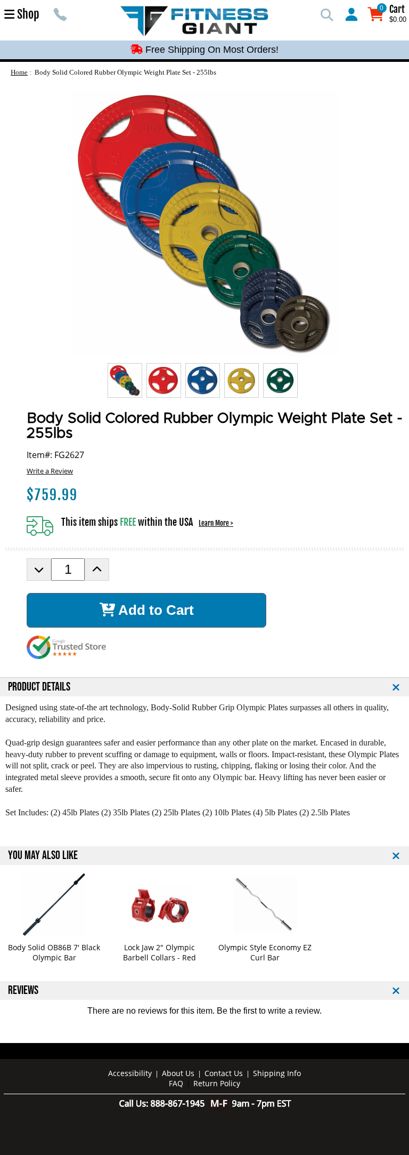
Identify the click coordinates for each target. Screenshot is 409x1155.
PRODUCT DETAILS (39, 687)
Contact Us (223, 1073)
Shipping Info (277, 1073)
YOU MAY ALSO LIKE (43, 855)
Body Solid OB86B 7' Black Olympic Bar (54, 952)
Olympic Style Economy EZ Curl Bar (265, 952)
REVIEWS (23, 990)
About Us (178, 1073)
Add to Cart (154, 610)
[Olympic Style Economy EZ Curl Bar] (265, 905)
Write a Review (50, 471)
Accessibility (130, 1073)
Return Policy (216, 1083)
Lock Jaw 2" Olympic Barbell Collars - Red (159, 952)
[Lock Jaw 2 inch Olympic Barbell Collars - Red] (159, 905)
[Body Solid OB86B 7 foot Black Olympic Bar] (54, 905)
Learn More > (216, 523)
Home (19, 72)
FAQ (176, 1083)
